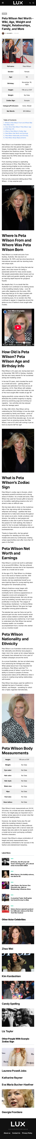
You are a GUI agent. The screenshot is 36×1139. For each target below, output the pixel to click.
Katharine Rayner (12, 1077)
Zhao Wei (7, 948)
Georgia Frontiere (12, 1112)
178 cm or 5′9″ (27, 90)
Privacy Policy (27, 1133)
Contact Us (16, 1133)
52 (27, 77)
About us (7, 1133)
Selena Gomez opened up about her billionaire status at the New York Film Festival (22, 911)
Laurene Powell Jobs (14, 1070)
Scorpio (27, 100)
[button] (3, 3)
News (12, 858)
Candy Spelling (11, 1003)
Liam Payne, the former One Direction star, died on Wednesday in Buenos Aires (21, 887)
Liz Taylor (7, 1031)
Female (26, 72)
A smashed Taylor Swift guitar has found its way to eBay (21, 899)
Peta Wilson (27, 66)
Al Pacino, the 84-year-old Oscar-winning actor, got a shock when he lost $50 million (22, 863)
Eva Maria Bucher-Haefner (17, 1084)
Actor (4, 13)
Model (29, 106)
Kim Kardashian (11, 976)
